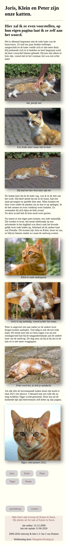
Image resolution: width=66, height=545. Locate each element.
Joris (11, 473)
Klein (27, 473)
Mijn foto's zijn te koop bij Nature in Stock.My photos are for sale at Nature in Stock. (34, 518)
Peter (42, 473)
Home (28, 481)
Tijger (12, 481)
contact (34, 508)
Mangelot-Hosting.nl (42, 539)
